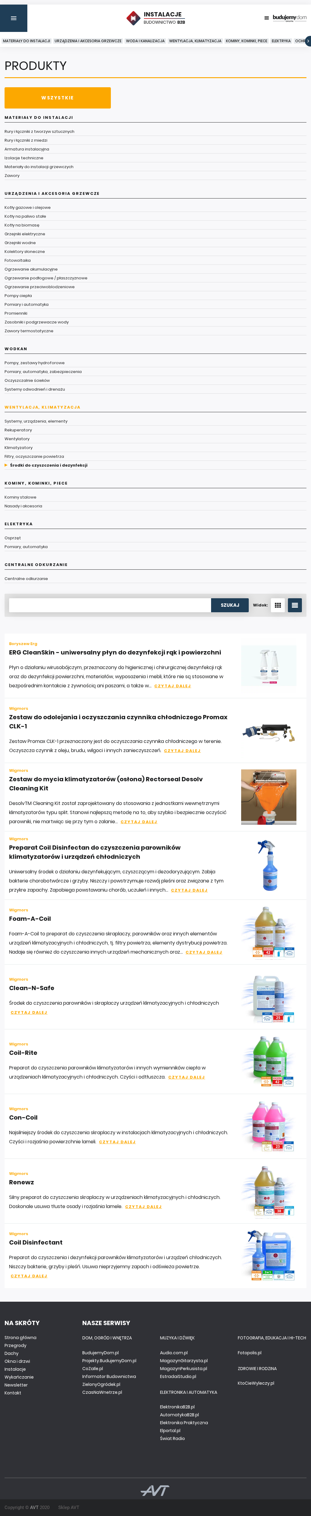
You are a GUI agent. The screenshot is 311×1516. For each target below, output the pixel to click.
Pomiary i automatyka (27, 304)
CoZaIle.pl (92, 1369)
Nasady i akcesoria (23, 506)
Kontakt (13, 1393)
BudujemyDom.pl (100, 1353)
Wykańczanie (19, 1377)
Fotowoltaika (18, 260)
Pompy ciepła (18, 296)
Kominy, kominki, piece (246, 40)
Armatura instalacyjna (27, 149)
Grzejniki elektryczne (25, 234)
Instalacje (15, 1369)
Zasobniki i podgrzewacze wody (37, 322)
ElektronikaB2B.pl (177, 1407)
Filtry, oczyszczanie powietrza (34, 456)
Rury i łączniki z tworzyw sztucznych (39, 131)
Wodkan (16, 349)
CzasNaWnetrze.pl (102, 1392)
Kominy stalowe (20, 497)
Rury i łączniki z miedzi (26, 140)
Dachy (12, 1353)
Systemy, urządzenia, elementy (36, 421)
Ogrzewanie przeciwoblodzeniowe (40, 287)
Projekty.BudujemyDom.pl (109, 1361)
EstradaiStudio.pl (178, 1376)
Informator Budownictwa (109, 1376)
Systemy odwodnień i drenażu (35, 389)
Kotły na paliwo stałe (25, 216)
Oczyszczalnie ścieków (27, 380)
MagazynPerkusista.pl (183, 1369)
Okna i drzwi (17, 1361)
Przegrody (15, 1345)
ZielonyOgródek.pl (101, 1384)
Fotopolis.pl (249, 1353)
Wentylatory (17, 439)
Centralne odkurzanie (36, 565)
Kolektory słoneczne (25, 251)
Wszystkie (57, 98)
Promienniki (16, 313)
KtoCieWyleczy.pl (256, 1383)
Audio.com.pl (174, 1353)
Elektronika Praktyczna (184, 1423)
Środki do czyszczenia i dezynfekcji (48, 465)
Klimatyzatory (18, 448)
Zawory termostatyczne (29, 331)
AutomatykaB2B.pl (179, 1415)
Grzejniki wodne (20, 243)
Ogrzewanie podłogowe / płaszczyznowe (46, 278)
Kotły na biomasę (22, 225)
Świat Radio (172, 1438)
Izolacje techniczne (24, 158)
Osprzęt (13, 538)
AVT (34, 1507)
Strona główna (20, 1338)
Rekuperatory (18, 430)
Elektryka (281, 40)
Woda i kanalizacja (145, 40)
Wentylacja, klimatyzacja (195, 40)
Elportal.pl (170, 1431)
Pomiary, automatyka (26, 547)
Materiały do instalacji (26, 40)
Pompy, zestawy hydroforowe (35, 363)
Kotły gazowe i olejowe (28, 207)
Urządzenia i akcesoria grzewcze (88, 40)
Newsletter (16, 1385)
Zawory (12, 175)
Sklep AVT (68, 1507)
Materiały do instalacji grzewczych (39, 167)
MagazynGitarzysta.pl (184, 1361)
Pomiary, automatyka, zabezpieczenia (43, 372)
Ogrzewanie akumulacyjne (31, 269)
